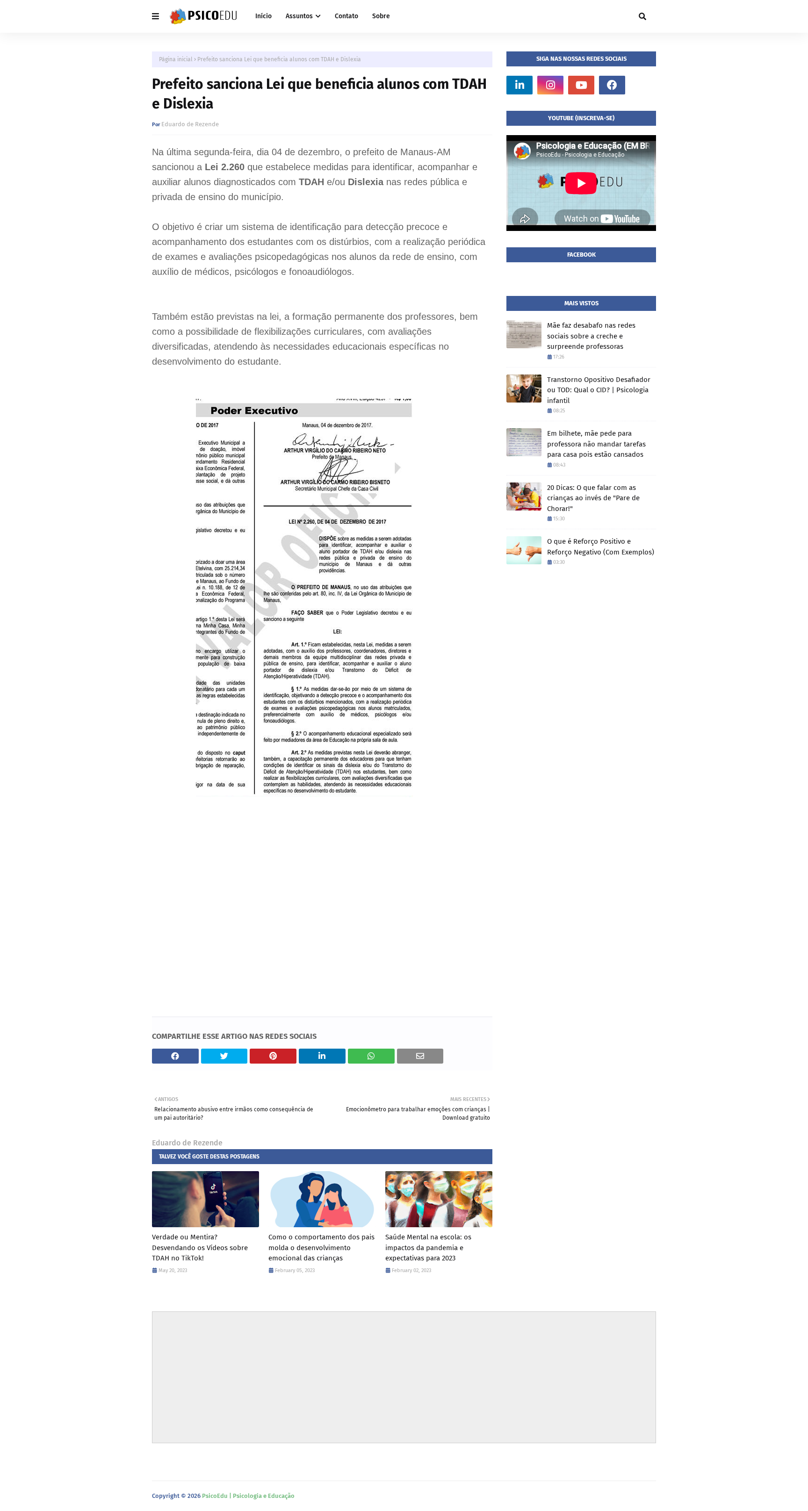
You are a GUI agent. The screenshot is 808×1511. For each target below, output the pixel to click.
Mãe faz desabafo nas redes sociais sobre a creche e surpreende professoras (591, 336)
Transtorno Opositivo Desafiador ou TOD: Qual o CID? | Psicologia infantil (598, 390)
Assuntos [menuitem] (299, 16)
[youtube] (581, 85)
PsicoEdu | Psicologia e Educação (248, 1495)
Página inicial (176, 59)
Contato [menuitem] (346, 16)
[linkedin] (519, 85)
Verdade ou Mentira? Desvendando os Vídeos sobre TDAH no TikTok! (200, 1247)
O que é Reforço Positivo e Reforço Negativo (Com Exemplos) (600, 546)
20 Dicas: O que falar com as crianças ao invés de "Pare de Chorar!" (593, 498)
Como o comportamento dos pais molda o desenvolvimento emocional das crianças (321, 1247)
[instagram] (550, 85)
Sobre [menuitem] (381, 16)
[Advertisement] (322, 911)
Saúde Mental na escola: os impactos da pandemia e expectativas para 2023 (428, 1247)
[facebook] (612, 85)
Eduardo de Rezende (190, 124)
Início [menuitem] (263, 16)
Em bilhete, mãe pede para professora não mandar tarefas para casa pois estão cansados (596, 444)
